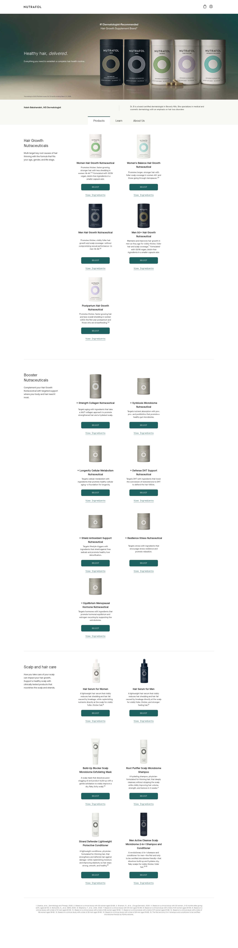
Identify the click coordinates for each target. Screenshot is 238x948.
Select (95, 713)
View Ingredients (95, 195)
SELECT (95, 187)
